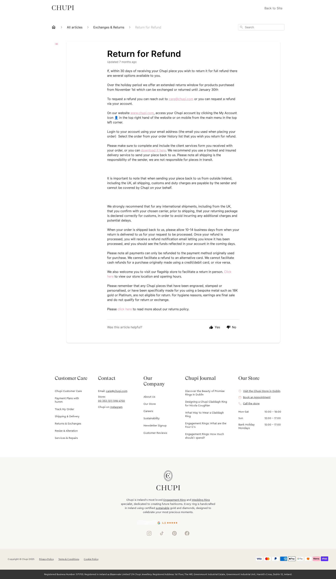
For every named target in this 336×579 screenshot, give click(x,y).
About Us (149, 396)
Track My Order (64, 409)
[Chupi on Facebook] (187, 533)
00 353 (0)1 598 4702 (111, 401)
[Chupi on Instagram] (149, 533)
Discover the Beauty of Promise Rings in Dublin (205, 393)
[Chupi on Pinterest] (174, 533)
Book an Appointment (256, 397)
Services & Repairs (66, 438)
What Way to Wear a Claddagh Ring (204, 414)
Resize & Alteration (66, 431)
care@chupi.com (116, 391)
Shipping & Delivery (67, 416)
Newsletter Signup (155, 425)
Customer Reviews (155, 433)
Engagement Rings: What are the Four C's (205, 425)
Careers (148, 411)
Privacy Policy (46, 559)
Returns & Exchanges (68, 423)
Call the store (251, 403)
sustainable (162, 508)
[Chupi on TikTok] (161, 533)
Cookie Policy (91, 559)
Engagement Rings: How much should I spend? (204, 436)
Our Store (150, 404)
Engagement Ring (174, 500)
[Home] (53, 27)
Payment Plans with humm (67, 400)
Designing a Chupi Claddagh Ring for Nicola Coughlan (206, 404)
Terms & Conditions (68, 559)
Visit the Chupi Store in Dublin (261, 391)
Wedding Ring (201, 500)
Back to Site (273, 8)
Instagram (116, 407)
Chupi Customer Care (68, 391)
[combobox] (261, 27)
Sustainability (152, 418)
